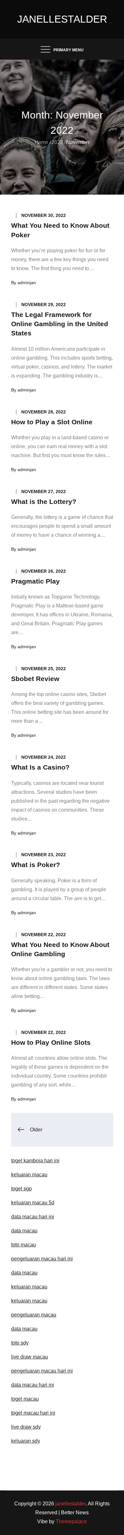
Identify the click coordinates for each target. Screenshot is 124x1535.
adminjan (26, 282)
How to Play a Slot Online (52, 422)
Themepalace (71, 1521)
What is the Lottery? (43, 501)
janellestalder (62, 19)
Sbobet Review (35, 678)
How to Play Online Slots (51, 1042)
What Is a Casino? (40, 767)
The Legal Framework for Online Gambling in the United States (59, 324)
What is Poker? (35, 864)
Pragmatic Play (35, 581)
